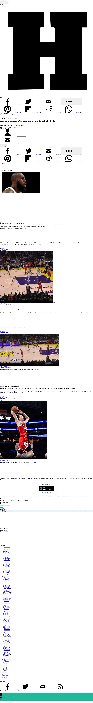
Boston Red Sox (6, 608)
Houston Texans (6, 559)
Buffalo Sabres (6, 633)
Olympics (5, 667)
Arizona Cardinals (7, 548)
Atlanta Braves (6, 606)
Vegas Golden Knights (7, 657)
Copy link (5, 304)
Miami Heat (6, 590)
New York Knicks (7, 594)
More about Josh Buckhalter (84, 496)
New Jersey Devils (7, 645)
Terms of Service (5, 678)
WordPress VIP (22, 690)
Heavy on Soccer (7, 669)
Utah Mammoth (6, 655)
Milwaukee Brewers (7, 618)
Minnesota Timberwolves (8, 592)
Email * (16, 143)
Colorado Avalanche (7, 637)
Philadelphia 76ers (7, 596)
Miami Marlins (6, 617)
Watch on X (55, 302)
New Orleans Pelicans (7, 593)
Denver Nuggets (6, 583)
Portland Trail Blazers (7, 598)
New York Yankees (7, 621)
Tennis (5, 670)
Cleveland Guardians (7, 611)
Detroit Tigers (6, 613)
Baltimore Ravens (7, 550)
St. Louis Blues (6, 652)
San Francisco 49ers (7, 572)
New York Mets (6, 620)
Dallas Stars (6, 638)
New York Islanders (7, 646)
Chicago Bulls (2, 331)
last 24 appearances (17, 370)
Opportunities (4, 676)
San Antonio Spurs (7, 600)
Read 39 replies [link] (9, 460)
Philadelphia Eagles (7, 570)
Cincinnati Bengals (7, 553)
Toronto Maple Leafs (7, 654)
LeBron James (24, 228)
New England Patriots (7, 567)
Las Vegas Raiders (7, 564)
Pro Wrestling (6, 668)
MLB (3, 603)
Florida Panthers (6, 641)
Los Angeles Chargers (7, 562)
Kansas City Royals (7, 615)
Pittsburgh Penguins (7, 650)
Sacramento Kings (7, 599)
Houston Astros (6, 614)
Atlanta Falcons (6, 549)
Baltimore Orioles (7, 607)
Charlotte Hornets (7, 580)
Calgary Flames (6, 634)
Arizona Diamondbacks (8, 604)
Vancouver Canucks (7, 656)
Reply (3, 304)
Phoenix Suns (6, 597)
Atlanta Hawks (6, 577)
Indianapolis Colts (7, 560)
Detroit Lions (6, 557)
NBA (3, 576)
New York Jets (6, 569)
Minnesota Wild (6, 643)
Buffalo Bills (6, 551)
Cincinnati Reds (6, 610)
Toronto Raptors (6, 601)
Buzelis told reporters (10, 242)
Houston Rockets (7, 586)
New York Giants (7, 568)
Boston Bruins (6, 632)
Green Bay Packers (7, 558)
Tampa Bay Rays (7, 627)
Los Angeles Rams (7, 563)
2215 (1, 460)
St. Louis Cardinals (7, 626)
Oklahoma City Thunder (8, 595)
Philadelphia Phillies (7, 622)
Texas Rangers (6, 628)
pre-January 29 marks (36, 462)
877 (1, 304)
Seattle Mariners (6, 625)
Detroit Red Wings (7, 639)
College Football (6, 661)
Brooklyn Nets (6, 579)
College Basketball (7, 660)
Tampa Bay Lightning (7, 653)
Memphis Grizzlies (7, 589)
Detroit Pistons (6, 584)
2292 (1, 367)
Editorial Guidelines (5, 675)
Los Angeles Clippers (7, 588)
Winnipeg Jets (6, 658)
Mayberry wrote (31, 478)
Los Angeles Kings (7, 642)
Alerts (1, 113)
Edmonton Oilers (6, 640)
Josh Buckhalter (5, 168)
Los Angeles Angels (7, 616)
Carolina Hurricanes (7, 635)
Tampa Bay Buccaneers (8, 574)
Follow (7, 249)
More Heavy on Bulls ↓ (4, 531)
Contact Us (4, 674)
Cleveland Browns (7, 554)
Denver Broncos (6, 556)
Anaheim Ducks (6, 631)
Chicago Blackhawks (7, 636)
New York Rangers (7, 647)
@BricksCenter (2, 249)
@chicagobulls (2, 332)
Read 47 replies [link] (9, 367)
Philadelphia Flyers (7, 649)
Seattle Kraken (6, 651)
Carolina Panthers (7, 552)
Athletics (5, 605)
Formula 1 (5, 663)
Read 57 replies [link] (9, 304)
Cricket (5, 662)
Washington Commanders (8, 575)
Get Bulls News (3, 146)
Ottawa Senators (6, 648)
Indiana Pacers (6, 587)
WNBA (5, 666)
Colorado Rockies (7, 612)
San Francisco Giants (7, 624)
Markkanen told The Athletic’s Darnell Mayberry (12, 391)
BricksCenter (2, 248)
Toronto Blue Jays (7, 629)
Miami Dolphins (6, 565)
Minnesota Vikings (7, 566)
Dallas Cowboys (6, 555)
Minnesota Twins (7, 619)
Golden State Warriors (7, 585)
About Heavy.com (5, 673)
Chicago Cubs (6, 609)
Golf (5, 664)
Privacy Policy (4, 677)
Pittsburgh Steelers (7, 571)
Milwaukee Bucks (7, 591)
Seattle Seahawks (7, 573)
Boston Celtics (6, 578)
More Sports (4, 659)
